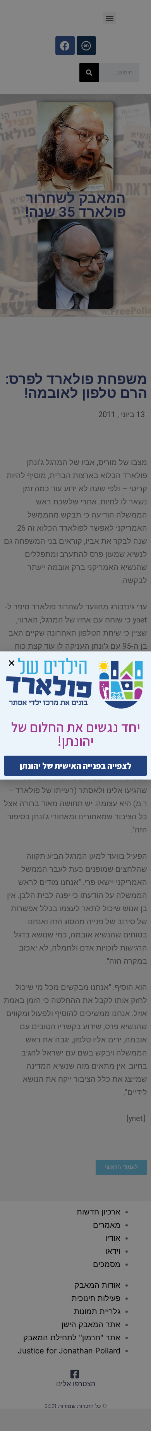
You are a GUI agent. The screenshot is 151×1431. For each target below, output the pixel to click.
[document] (75, 715)
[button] (11, 663)
